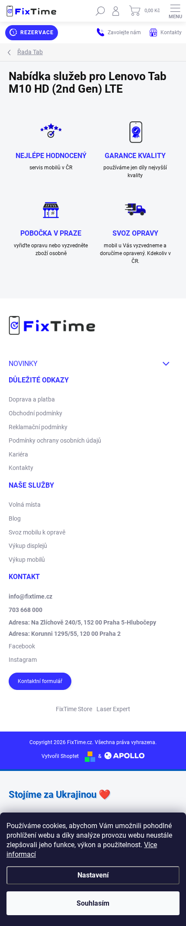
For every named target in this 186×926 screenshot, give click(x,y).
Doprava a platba (32, 399)
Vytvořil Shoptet (60, 756)
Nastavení (93, 875)
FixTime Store (74, 709)
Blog (15, 518)
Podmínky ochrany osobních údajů (55, 440)
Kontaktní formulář (40, 681)
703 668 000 (25, 609)
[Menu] (175, 11)
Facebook (22, 646)
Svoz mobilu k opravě (37, 532)
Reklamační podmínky (38, 427)
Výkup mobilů (27, 559)
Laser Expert (113, 709)
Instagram (23, 659)
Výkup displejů (28, 545)
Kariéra (18, 454)
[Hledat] (100, 11)
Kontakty (21, 467)
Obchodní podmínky (35, 413)
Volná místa (25, 504)
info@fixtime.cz (30, 596)
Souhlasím (93, 903)
